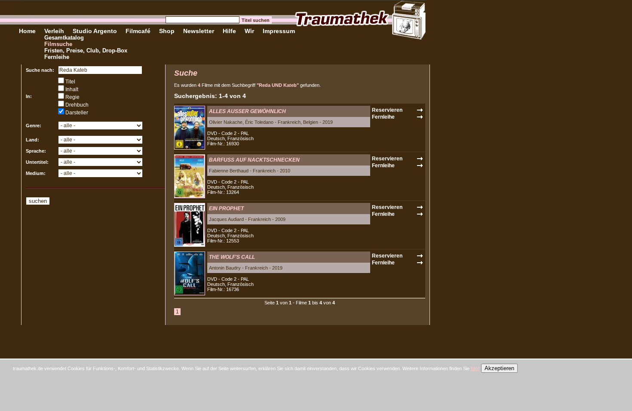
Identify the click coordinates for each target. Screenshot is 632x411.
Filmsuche (58, 44)
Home (27, 31)
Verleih (54, 31)
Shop (167, 31)
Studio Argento (95, 31)
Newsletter (198, 31)
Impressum (279, 31)
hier (475, 368)
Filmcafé (138, 31)
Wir (249, 31)
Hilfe (229, 31)
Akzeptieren (499, 368)
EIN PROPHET (226, 209)
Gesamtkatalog (64, 37)
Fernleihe (56, 57)
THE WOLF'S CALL (232, 257)
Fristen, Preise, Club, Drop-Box (85, 50)
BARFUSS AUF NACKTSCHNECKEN (254, 160)
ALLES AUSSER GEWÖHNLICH (247, 111)
